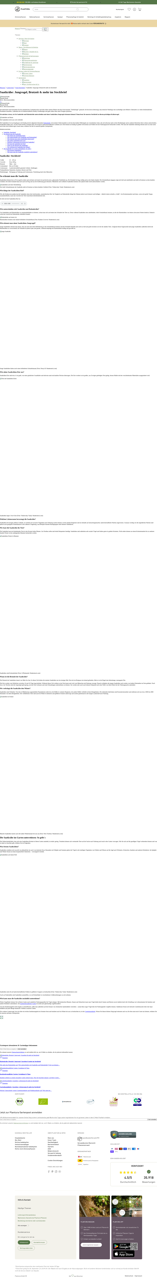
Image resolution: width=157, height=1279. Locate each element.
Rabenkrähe (47, 123)
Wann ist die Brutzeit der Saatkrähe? (17, 145)
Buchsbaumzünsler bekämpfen (26, 1146)
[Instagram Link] (56, 1171)
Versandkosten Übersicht (86, 1143)
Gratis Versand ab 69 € (79, 2)
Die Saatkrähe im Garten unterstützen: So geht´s (17, 149)
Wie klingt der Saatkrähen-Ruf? (16, 135)
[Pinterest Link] (52, 1171)
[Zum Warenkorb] (139, 9)
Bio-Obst (18, 1140)
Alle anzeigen (22, 1225)
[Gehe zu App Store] (120, 1254)
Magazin (17, 28)
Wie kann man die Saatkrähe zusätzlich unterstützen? (22, 152)
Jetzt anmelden (22, 1049)
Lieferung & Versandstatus (27, 1215)
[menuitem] (20, 16)
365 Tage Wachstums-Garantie (130, 2)
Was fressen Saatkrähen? (14, 150)
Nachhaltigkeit (53, 1142)
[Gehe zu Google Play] (120, 1246)
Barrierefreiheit (53, 1144)
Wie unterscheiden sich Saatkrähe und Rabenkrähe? (22, 137)
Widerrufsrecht (53, 1151)
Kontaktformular (39, 1242)
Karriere (51, 1146)
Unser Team (52, 1140)
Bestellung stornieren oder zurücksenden (31, 1221)
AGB (49, 1149)
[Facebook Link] (49, 1171)
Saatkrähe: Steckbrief (10, 132)
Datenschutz (129, 1276)
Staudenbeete (20, 1138)
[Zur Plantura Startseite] (22, 11)
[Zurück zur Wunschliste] (129, 9)
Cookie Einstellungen (55, 1160)
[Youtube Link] (60, 1171)
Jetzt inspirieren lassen (90, 1245)
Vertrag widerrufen (26, 1248)
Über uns (51, 1138)
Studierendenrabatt (55, 1155)
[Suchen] (77, 9)
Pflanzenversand (83, 1145)
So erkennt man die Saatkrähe (12, 134)
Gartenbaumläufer (90, 1011)
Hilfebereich (24, 1242)
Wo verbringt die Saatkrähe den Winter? (18, 147)
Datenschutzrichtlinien (18, 1052)
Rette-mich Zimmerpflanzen (25, 1149)
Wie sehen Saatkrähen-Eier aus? (16, 140)
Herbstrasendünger (22, 1144)
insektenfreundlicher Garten (28, 1003)
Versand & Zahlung (54, 1153)
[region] (78, 1102)
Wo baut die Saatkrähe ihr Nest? (16, 144)
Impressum (138, 1276)
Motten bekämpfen (22, 1142)
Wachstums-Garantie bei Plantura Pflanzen (32, 1218)
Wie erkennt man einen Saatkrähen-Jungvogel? (20, 139)
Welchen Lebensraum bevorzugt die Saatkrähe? (21, 142)
